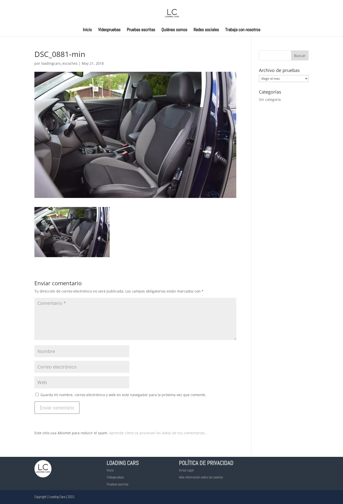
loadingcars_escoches (59, 63)
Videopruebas (109, 30)
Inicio (87, 30)
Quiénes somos (174, 30)
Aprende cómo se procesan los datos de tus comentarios (157, 432)
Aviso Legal (186, 470)
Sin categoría (270, 99)
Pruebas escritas (141, 30)
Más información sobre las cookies (201, 477)
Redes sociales (206, 30)
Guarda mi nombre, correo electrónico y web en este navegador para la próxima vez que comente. (123, 394)
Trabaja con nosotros (242, 30)
